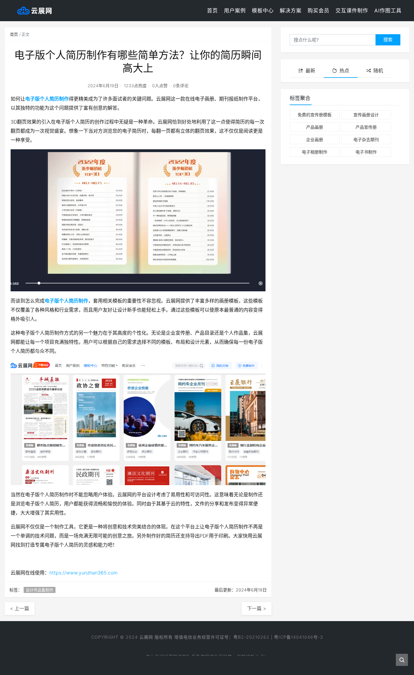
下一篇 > (256, 608)
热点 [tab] (344, 71)
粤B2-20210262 (251, 637)
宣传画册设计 (366, 114)
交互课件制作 (352, 11)
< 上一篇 (19, 608)
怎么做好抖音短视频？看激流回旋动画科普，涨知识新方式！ (207, 653)
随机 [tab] (378, 71)
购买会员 (318, 11)
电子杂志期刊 (366, 139)
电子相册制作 (314, 151)
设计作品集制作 (39, 589)
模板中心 (263, 11)
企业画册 (314, 139)
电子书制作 (366, 151)
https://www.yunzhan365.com (83, 573)
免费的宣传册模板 (315, 114)
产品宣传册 (366, 127)
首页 (212, 11)
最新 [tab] (310, 71)
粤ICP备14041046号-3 (298, 637)
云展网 (146, 637)
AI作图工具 (388, 11)
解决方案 (291, 11)
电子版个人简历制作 (47, 99)
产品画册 (314, 127)
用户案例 (235, 11)
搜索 (387, 39)
